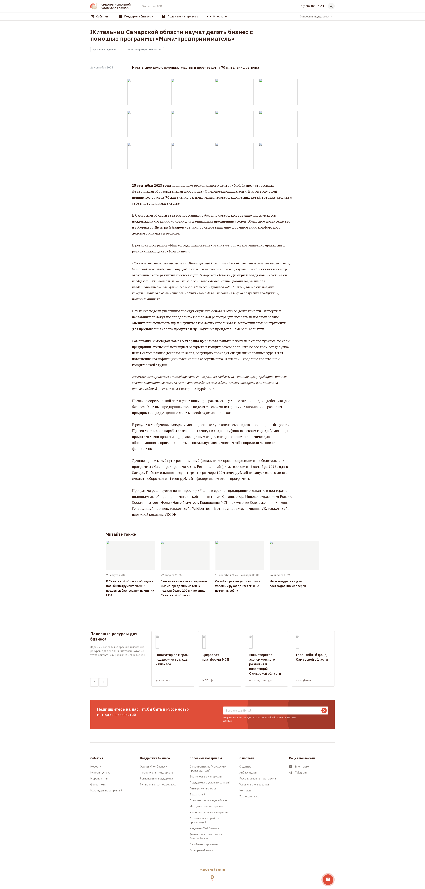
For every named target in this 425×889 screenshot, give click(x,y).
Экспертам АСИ (152, 6)
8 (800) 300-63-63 (312, 6)
